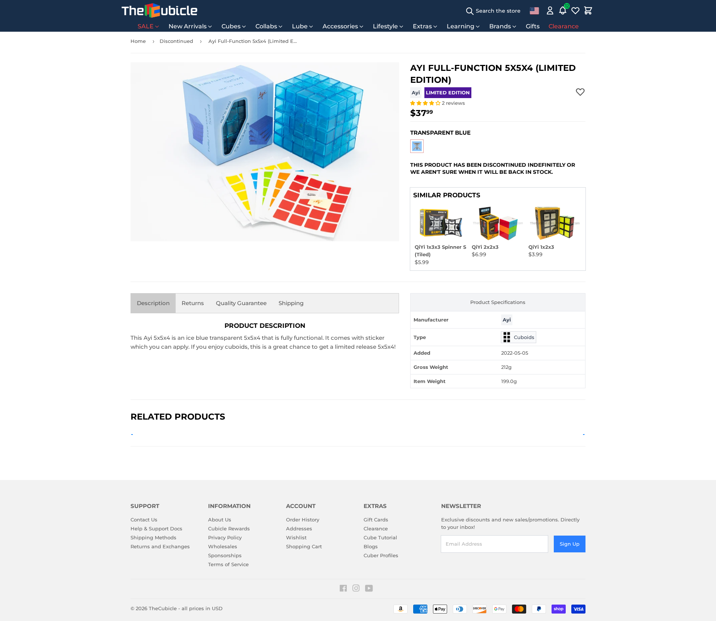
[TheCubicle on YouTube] (369, 589)
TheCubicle (163, 608)
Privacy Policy (225, 537)
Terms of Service (228, 564)
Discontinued (176, 41)
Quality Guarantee (241, 303)
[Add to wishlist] (580, 92)
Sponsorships (225, 555)
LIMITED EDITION (448, 92)
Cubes (231, 26)
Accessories (340, 26)
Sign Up (570, 544)
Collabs (266, 26)
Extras (422, 26)
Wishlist (296, 537)
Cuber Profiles (381, 555)
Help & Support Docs (156, 528)
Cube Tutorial (380, 537)
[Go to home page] (159, 10)
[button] (426, 103)
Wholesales (222, 546)
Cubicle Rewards (229, 528)
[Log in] (550, 10)
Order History (302, 520)
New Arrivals (188, 26)
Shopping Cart (304, 546)
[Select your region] (534, 10)
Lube (300, 26)
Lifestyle (385, 26)
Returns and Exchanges (160, 546)
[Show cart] (588, 10)
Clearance (564, 26)
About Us (219, 520)
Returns (193, 303)
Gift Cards (376, 520)
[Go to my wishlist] (575, 10)
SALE (146, 26)
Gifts (533, 26)
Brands (500, 26)
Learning (460, 26)
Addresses (299, 528)
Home (138, 41)
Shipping (291, 303)
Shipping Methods (153, 537)
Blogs (371, 546)
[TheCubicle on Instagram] (356, 589)
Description (153, 303)
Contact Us (144, 520)
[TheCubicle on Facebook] (343, 589)
